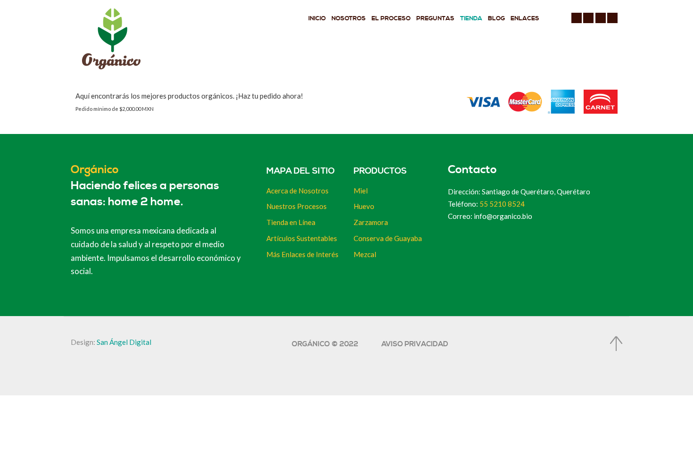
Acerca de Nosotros (297, 190)
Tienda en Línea (290, 222)
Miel (361, 190)
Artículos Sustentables (301, 238)
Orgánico (95, 170)
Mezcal (365, 254)
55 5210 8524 (502, 204)
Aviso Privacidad (414, 344)
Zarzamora (371, 222)
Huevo (364, 206)
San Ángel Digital (124, 342)
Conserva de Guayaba (388, 238)
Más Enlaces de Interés (302, 254)
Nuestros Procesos (296, 206)
